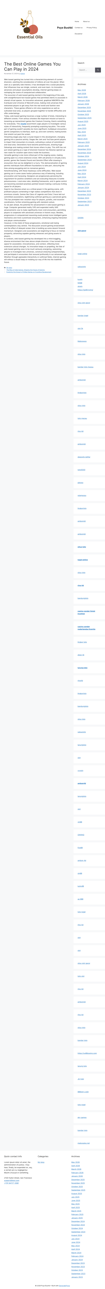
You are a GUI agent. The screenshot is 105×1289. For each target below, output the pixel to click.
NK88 (80, 283)
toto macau (82, 418)
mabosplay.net (84, 1143)
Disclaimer (78, 34)
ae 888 (80, 899)
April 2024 (82, 177)
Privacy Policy (92, 28)
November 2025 (84, 111)
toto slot (81, 976)
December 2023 (84, 191)
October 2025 (83, 114)
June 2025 (82, 128)
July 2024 (82, 167)
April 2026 (82, 94)
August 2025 (83, 121)
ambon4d (82, 380)
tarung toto (82, 668)
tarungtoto (82, 745)
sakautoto (82, 267)
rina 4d (80, 431)
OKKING (81, 835)
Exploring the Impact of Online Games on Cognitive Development (28, 272)
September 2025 (84, 118)
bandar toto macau (85, 367)
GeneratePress (64, 1286)
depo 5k (81, 655)
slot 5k (80, 328)
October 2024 (83, 156)
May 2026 (82, 90)
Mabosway (82, 341)
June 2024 (82, 170)
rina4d (23, 124)
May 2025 (82, 132)
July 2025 (82, 125)
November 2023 (84, 195)
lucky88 (81, 886)
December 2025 (84, 107)
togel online (82, 254)
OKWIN (80, 218)
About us (86, 21)
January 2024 (83, 188)
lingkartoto (82, 393)
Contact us (79, 28)
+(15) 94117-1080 (11, 1183)
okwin (80, 286)
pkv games (82, 1117)
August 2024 (83, 163)
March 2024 (83, 181)
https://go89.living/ (85, 290)
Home (77, 21)
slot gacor (82, 231)
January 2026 (83, 104)
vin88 (80, 822)
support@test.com (11, 1180)
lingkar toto (82, 642)
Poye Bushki (65, 27)
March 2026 (83, 97)
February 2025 (84, 142)
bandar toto (82, 1040)
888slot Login (83, 1092)
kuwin (80, 279)
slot (79, 758)
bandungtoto (83, 598)
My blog (9, 267)
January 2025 (83, 146)
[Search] (98, 70)
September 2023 (85, 201)
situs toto (81, 354)
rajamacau (82, 495)
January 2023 (83, 205)
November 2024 (84, 153)
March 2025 (82, 139)
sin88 (80, 873)
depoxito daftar (84, 457)
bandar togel (83, 316)
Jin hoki (81, 1079)
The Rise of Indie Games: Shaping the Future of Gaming (25, 270)
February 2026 (84, 101)
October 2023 (83, 198)
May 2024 (82, 174)
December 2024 (84, 149)
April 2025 (82, 135)
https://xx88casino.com (87, 1053)
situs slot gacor (84, 303)
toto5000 (81, 470)
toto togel (82, 912)
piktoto (80, 483)
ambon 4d (82, 860)
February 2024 (84, 184)
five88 (80, 848)
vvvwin (80, 771)
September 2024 (85, 160)
